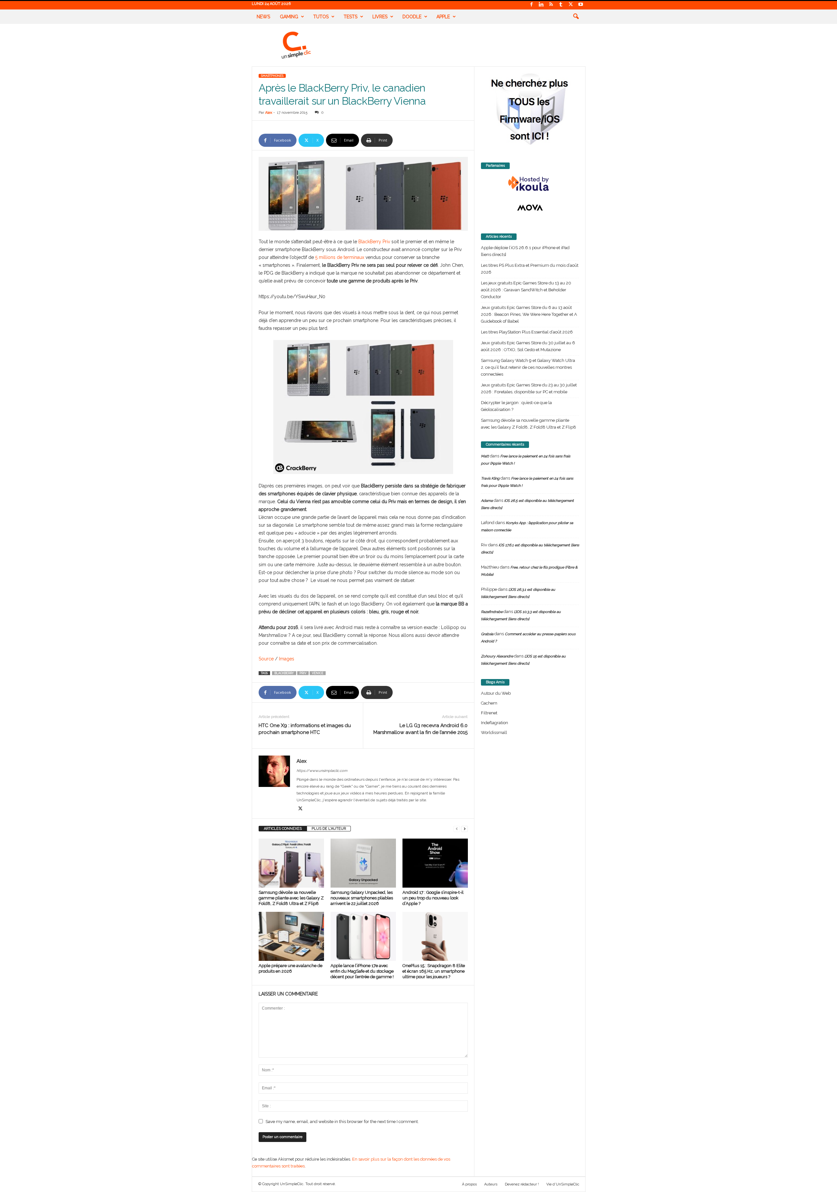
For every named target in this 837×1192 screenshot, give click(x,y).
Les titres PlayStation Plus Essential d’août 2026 (527, 332)
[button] (576, 16)
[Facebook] (532, 4)
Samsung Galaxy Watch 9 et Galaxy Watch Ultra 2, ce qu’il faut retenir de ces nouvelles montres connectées (528, 367)
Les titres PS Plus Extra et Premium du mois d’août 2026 (529, 269)
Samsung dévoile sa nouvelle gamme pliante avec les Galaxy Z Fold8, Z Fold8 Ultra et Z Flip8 (291, 898)
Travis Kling (490, 478)
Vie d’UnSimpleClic (562, 1184)
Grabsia (487, 634)
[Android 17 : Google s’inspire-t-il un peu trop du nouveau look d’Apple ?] (435, 863)
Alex (268, 113)
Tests (350, 16)
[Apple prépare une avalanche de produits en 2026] (291, 936)
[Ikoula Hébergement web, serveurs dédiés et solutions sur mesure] (530, 184)
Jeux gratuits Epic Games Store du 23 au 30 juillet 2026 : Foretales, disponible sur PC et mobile (529, 388)
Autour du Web (496, 693)
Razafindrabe (492, 612)
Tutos (321, 16)
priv (302, 673)
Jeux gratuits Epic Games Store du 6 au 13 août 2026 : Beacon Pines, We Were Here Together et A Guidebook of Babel (529, 314)
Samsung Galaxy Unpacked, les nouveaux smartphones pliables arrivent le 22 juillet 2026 (362, 898)
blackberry (284, 673)
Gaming (289, 16)
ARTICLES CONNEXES (283, 828)
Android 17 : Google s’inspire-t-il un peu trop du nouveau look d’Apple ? (433, 898)
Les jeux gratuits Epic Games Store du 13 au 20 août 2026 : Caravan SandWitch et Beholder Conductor (526, 290)
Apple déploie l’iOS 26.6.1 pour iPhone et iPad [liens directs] (525, 251)
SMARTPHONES (272, 75)
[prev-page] (456, 828)
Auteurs (490, 1184)
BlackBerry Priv (374, 241)
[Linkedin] (541, 4)
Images (286, 658)
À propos (469, 1184)
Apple (443, 16)
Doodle (411, 16)
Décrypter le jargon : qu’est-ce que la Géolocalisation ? (516, 406)
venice (317, 673)
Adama (487, 501)
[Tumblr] (561, 4)
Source (266, 658)
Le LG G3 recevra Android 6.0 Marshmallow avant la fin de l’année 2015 (420, 729)
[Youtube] (581, 4)
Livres (379, 16)
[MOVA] (530, 207)
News (263, 16)
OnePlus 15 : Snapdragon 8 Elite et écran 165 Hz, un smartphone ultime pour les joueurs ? (433, 971)
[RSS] (551, 4)
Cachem (489, 703)
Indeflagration (494, 722)
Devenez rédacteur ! (522, 1184)
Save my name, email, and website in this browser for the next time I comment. (342, 1121)
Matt (485, 456)
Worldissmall (494, 732)
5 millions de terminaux (339, 257)
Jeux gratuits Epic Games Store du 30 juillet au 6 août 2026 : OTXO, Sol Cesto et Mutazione (528, 346)
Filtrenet (489, 712)
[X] (571, 4)
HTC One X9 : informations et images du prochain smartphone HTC (305, 729)
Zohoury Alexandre (497, 656)
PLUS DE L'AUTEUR (329, 828)
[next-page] (464, 828)
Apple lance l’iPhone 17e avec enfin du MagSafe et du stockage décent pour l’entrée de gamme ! (362, 971)
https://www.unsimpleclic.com (322, 771)
